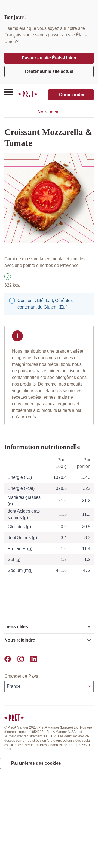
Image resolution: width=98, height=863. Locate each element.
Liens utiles (16, 626)
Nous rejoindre (19, 640)
